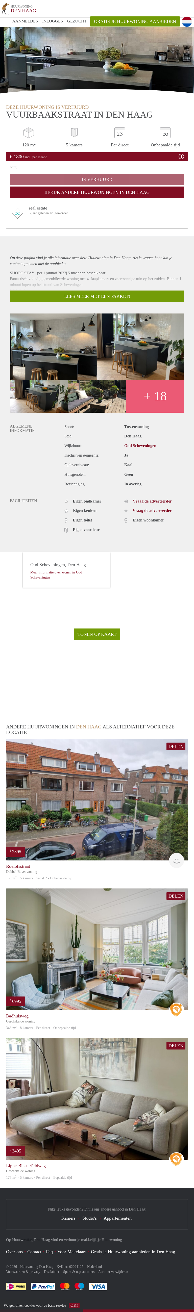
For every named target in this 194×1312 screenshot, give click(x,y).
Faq (49, 1251)
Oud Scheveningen (140, 445)
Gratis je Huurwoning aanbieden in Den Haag (133, 1251)
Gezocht (77, 21)
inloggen (53, 21)
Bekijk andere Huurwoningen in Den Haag (97, 192)
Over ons (14, 1251)
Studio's (89, 1218)
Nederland (94, 1267)
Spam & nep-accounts (78, 1272)
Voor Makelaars (71, 1251)
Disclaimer (51, 1272)
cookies (30, 1305)
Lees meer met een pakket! (97, 296)
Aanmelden (25, 21)
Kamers (68, 1218)
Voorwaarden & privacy (23, 1272)
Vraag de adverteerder (152, 501)
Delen (175, 746)
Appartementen (118, 1218)
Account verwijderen (113, 1272)
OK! (74, 1305)
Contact (34, 1251)
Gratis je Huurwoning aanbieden (135, 21)
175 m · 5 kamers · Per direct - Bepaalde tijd (39, 1177)
